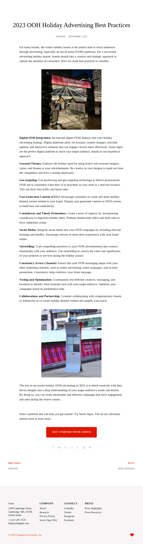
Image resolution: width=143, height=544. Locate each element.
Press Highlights (93, 508)
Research (44, 512)
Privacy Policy (47, 516)
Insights (61, 36)
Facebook (69, 520)
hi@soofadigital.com (18, 523)
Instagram (69, 516)
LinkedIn (69, 508)
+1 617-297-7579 (17, 520)
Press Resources (93, 512)
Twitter (68, 512)
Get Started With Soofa (71, 432)
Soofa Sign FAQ (48, 520)
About (43, 508)
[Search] (36, 4)
